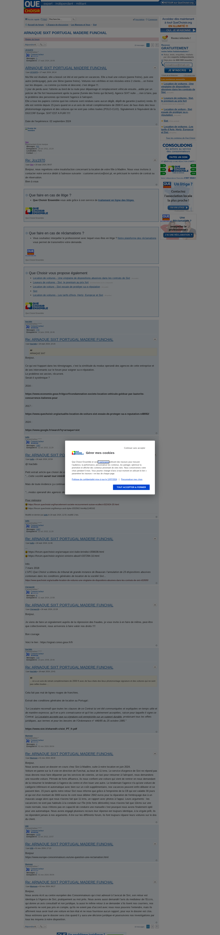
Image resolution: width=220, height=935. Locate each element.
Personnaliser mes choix (131, 479)
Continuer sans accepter (134, 448)
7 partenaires (103, 462)
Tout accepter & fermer (131, 487)
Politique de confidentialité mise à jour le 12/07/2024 (94, 479)
